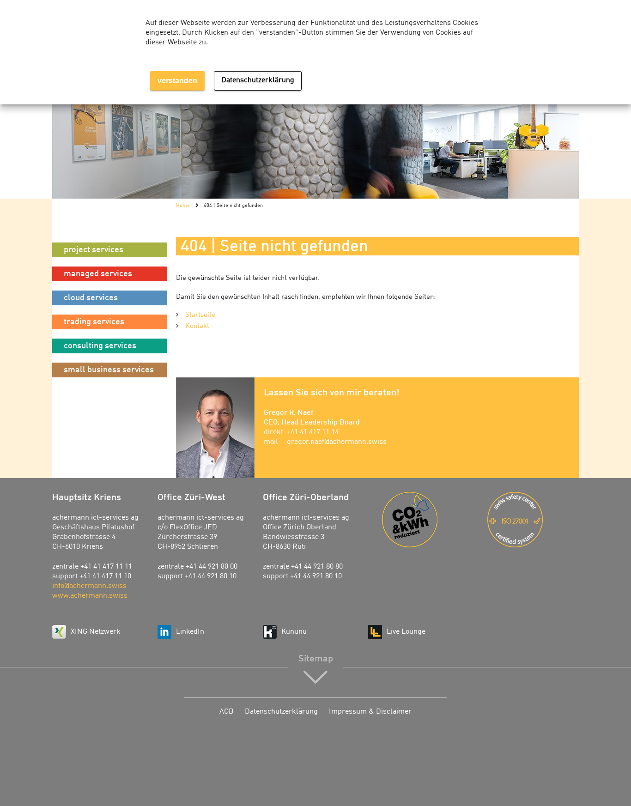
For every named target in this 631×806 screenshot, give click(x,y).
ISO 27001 (533, 519)
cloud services (91, 298)
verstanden (177, 81)
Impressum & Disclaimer (370, 711)
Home (183, 205)
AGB (226, 711)
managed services (98, 274)
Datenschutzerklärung (281, 711)
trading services (94, 322)
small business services (109, 370)
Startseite (200, 315)
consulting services (100, 346)
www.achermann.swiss (89, 596)
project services (93, 250)
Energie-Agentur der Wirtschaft (427, 519)
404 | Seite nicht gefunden (233, 205)
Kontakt (197, 326)
